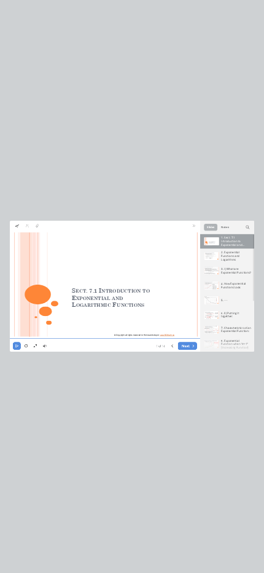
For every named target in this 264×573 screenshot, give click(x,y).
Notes (224, 227)
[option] (227, 241)
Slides (210, 227)
